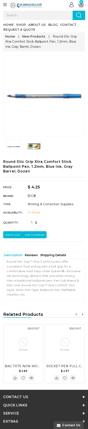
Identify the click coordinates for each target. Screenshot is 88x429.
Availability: (13, 212)
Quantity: (11, 222)
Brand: (8, 196)
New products (33, 36)
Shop (21, 25)
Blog (53, 25)
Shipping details (53, 255)
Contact (68, 25)
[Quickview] (31, 378)
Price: (7, 187)
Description (13, 255)
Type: (7, 204)
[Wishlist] (23, 378)
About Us (36, 25)
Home (8, 25)
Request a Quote (19, 30)
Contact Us (70, 425)
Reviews (31, 255)
